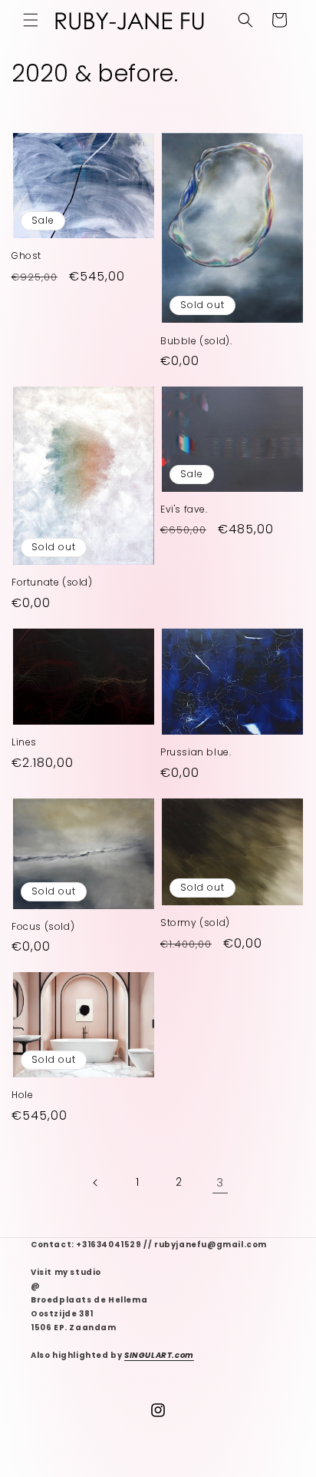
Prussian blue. (195, 752)
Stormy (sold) (195, 923)
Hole (22, 1095)
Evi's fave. (184, 509)
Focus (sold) (43, 927)
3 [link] (220, 1182)
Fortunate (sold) (52, 582)
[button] (31, 20)
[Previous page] (96, 1183)
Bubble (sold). (196, 341)
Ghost (26, 256)
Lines (24, 742)
